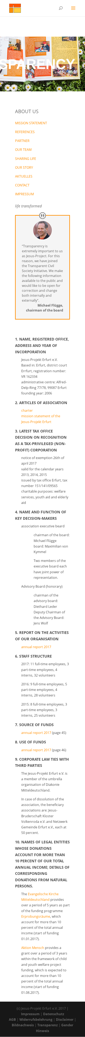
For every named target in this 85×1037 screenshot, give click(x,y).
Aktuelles (23, 176)
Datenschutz (53, 1014)
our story (24, 167)
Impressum (30, 1014)
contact (22, 185)
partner (22, 140)
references (25, 132)
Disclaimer (64, 1019)
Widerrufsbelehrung (35, 1019)
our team (23, 149)
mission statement (31, 123)
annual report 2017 (36, 647)
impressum (24, 194)
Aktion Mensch (32, 947)
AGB (12, 1019)
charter (27, 410)
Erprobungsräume (35, 916)
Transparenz (47, 1025)
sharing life (25, 158)
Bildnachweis (23, 1025)
